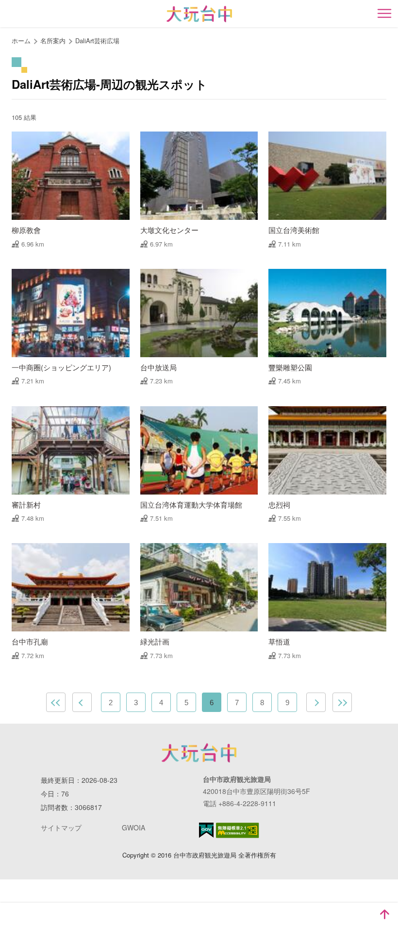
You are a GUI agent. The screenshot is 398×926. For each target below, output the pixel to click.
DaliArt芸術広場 (97, 40)
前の (82, 702)
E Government (206, 830)
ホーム (21, 40)
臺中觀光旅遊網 (199, 13)
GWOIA (133, 827)
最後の (342, 702)
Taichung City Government (199, 752)
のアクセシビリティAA (237, 830)
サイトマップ (61, 827)
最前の (56, 702)
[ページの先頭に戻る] (384, 914)
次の (316, 702)
